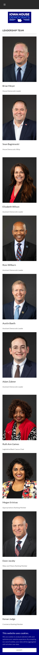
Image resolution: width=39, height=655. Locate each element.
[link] (19, 17)
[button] (4, 5)
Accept (19, 650)
